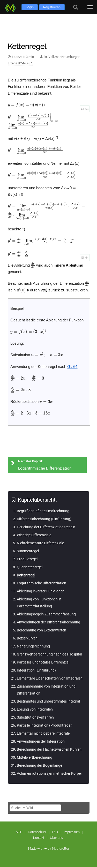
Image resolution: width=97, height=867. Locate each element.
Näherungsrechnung (33, 646)
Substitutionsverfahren (35, 717)
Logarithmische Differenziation (41, 583)
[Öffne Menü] (90, 7)
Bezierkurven (27, 638)
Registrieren (52, 7)
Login (30, 7)
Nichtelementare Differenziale (40, 543)
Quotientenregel (29, 567)
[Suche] (76, 7)
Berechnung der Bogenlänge (39, 765)
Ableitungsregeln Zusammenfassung (46, 614)
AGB (19, 832)
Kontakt (38, 838)
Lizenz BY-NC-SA (20, 63)
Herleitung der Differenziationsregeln (46, 527)
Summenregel (28, 551)
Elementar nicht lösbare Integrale (43, 733)
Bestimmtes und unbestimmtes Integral (48, 701)
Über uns (56, 838)
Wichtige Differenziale (34, 535)
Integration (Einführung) (36, 670)
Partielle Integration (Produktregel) (44, 725)
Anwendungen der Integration (41, 741)
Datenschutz (37, 832)
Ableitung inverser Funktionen (40, 591)
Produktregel (27, 559)
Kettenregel (26, 575)
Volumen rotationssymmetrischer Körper (49, 773)
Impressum (72, 832)
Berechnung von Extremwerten (41, 630)
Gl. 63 (84, 108)
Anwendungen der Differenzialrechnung (48, 622)
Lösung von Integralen (35, 709)
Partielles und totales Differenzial (43, 662)
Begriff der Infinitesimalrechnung (43, 511)
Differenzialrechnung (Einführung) (44, 519)
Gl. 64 (84, 257)
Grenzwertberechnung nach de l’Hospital (49, 654)
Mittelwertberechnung (34, 757)
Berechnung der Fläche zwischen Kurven (49, 749)
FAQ (55, 832)
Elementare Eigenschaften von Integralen (50, 678)
